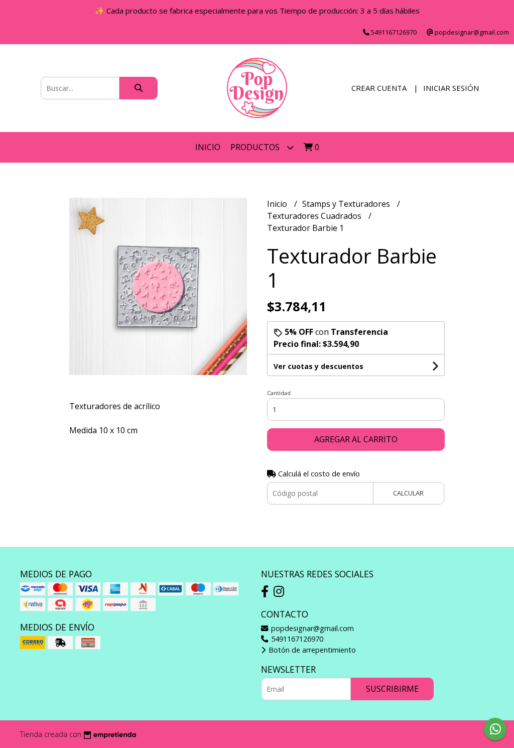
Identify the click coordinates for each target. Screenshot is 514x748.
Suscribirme (392, 688)
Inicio (207, 147)
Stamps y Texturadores (347, 203)
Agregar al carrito (356, 439)
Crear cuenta (379, 88)
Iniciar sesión (451, 88)
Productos (256, 147)
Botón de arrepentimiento (311, 650)
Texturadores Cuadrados (315, 215)
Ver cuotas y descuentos (318, 366)
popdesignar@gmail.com (311, 628)
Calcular (408, 492)
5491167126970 (296, 639)
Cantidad (279, 393)
